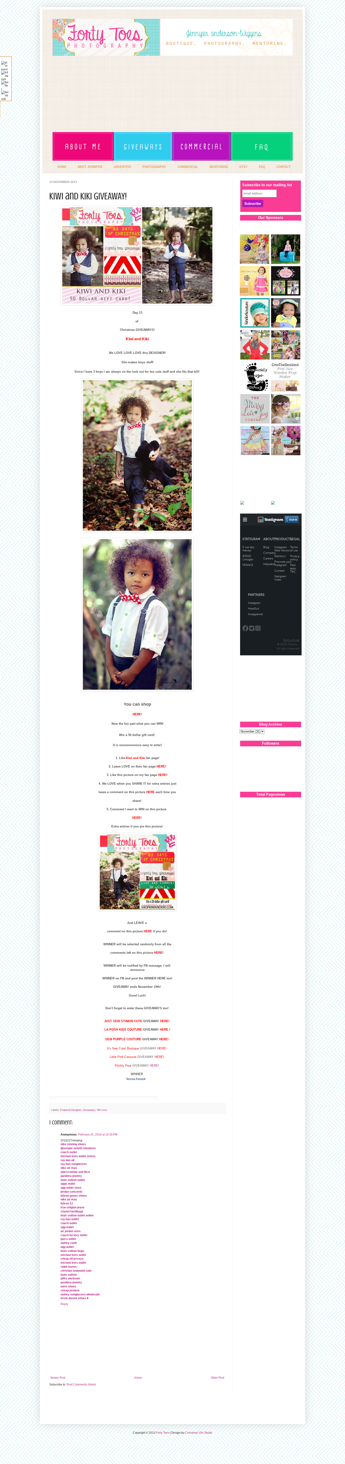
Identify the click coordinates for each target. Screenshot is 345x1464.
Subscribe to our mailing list (267, 185)
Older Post (217, 1377)
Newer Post (57, 1377)
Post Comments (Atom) (81, 1384)
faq (262, 167)
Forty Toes (162, 1432)
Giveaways (89, 1109)
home (61, 167)
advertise (122, 167)
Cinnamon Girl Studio (198, 1432)
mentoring (219, 167)
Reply (64, 1304)
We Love (102, 1109)
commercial (187, 167)
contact (283, 167)
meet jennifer (90, 167)
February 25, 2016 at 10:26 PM (97, 1134)
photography (154, 167)
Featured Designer (70, 1109)
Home (138, 1377)
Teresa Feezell (135, 1079)
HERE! (155, 1065)
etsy (243, 167)
